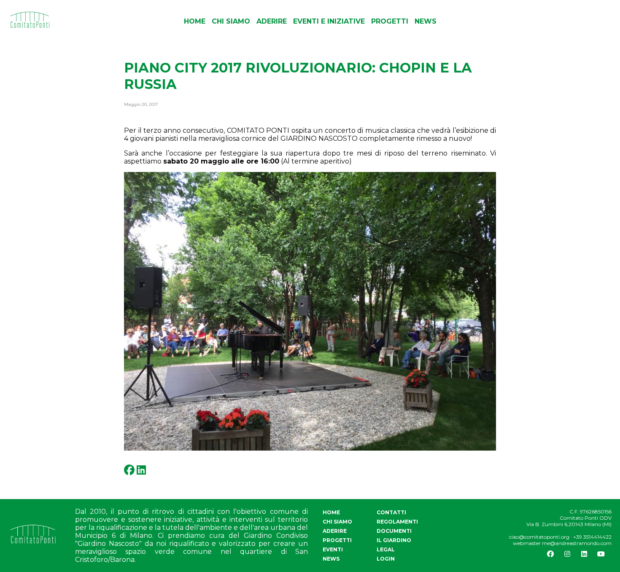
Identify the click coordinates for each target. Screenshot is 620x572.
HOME (194, 21)
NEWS (426, 21)
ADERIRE (271, 21)
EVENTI (333, 549)
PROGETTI (389, 21)
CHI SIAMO (231, 21)
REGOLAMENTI (397, 521)
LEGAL (386, 549)
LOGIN (386, 559)
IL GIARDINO (394, 540)
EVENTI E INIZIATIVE (329, 21)
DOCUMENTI (394, 531)
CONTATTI (391, 512)
